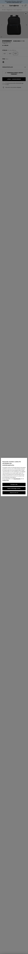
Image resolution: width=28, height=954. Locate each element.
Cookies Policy (5, 480)
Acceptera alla (14, 484)
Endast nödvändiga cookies (14, 488)
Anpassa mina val (14, 492)
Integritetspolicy (17, 478)
